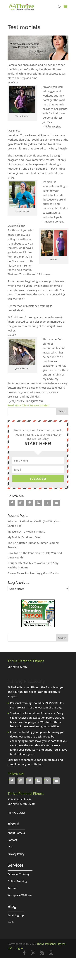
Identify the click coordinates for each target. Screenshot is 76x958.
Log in (19, 948)
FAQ (10, 847)
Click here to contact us (22, 760)
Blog (12, 906)
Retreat (12, 888)
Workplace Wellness (20, 895)
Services (16, 865)
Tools (11, 922)
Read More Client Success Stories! (28, 405)
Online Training (17, 881)
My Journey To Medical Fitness (26, 531)
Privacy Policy (16, 854)
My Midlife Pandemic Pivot (24, 537)
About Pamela (16, 833)
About (13, 823)
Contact (12, 840)
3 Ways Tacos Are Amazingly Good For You (34, 573)
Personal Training (19, 874)
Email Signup (16, 915)
